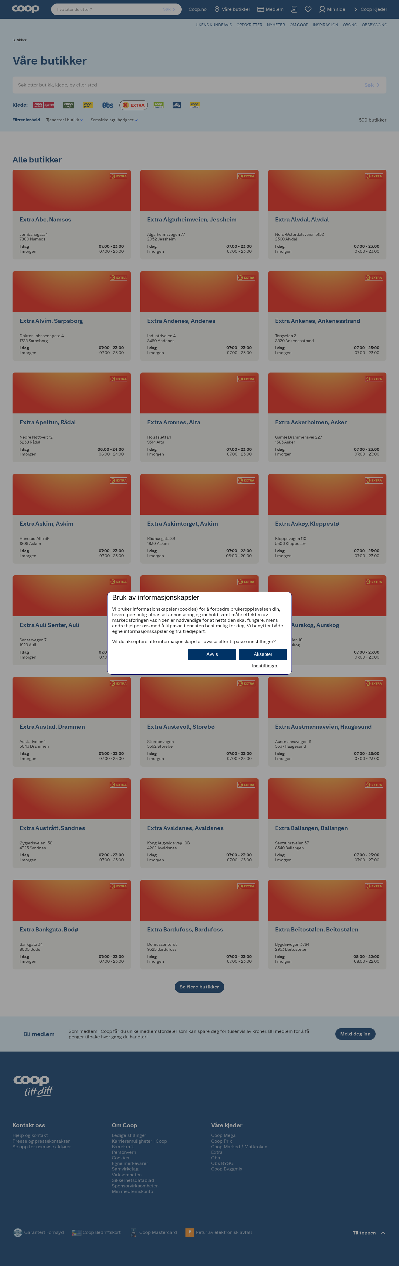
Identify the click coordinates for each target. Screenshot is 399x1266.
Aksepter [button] (263, 654)
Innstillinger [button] (264, 665)
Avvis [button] (212, 654)
